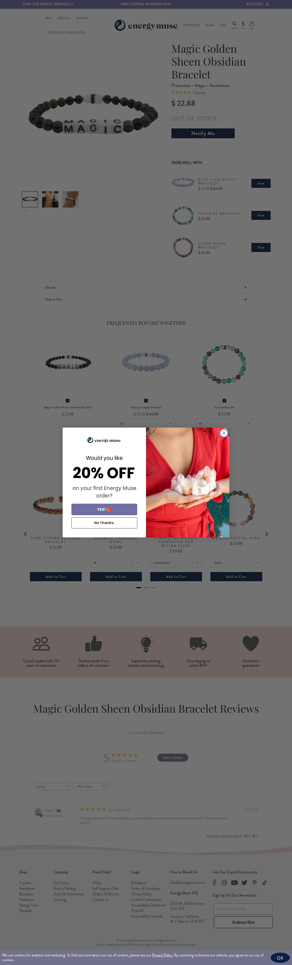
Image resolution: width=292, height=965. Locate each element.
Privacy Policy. (162, 955)
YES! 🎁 (104, 509)
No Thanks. (104, 522)
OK (280, 957)
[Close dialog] (224, 433)
